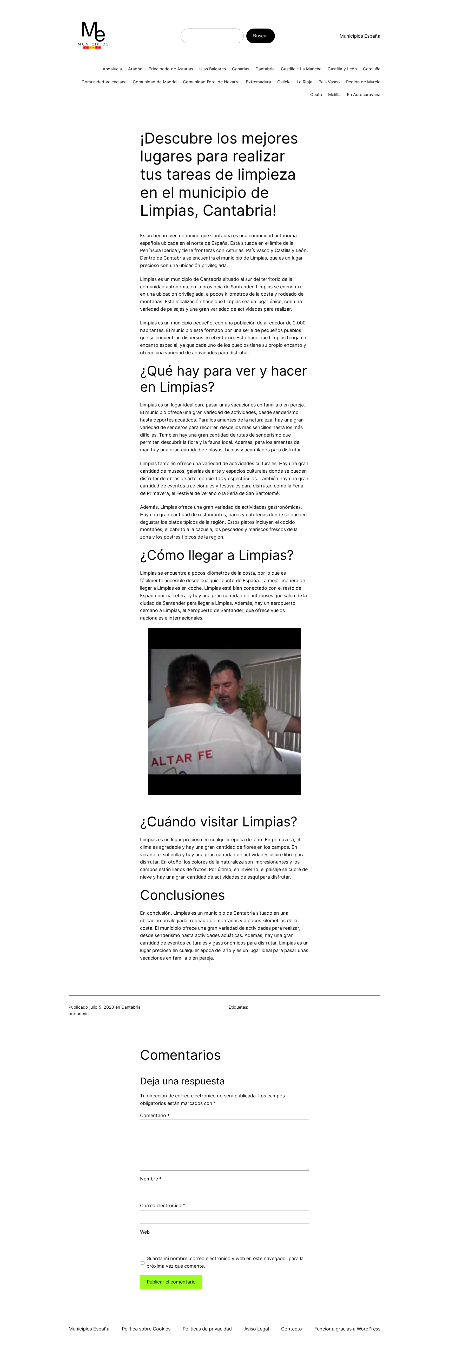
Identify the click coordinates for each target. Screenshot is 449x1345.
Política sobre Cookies (146, 1329)
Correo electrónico (162, 1205)
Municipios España (360, 36)
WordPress (368, 1329)
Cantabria (131, 1007)
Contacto (291, 1329)
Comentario (155, 1115)
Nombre (151, 1178)
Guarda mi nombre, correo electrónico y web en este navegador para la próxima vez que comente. (225, 1262)
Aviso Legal (256, 1329)
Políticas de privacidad (207, 1329)
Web (145, 1232)
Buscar (260, 35)
